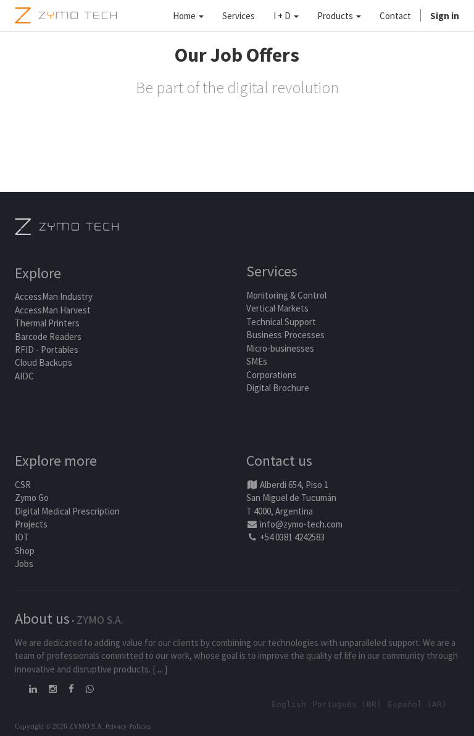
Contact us (279, 460)
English (289, 704)
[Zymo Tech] (66, 225)
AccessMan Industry (54, 296)
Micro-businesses (280, 348)
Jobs (24, 563)
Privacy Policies (128, 726)
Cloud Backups (43, 362)
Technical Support (281, 322)
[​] (34, 689)
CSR (23, 484)
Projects (31, 524)
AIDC (24, 376)
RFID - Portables (46, 349)
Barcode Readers (48, 336)
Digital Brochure (278, 388)
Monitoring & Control (286, 295)
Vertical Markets (277, 308)
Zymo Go (32, 497)
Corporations (271, 375)
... (160, 669)
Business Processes (285, 335)
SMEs (256, 361)
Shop (25, 550)
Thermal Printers (47, 323)
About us (42, 618)
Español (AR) (417, 704)
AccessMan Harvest (53, 310)
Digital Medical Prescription (67, 511)
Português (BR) (346, 704)
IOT (22, 537)
